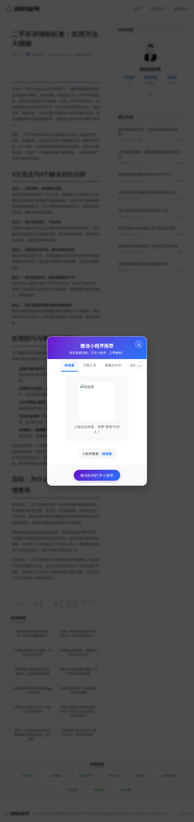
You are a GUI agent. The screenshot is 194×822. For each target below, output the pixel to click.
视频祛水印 (113, 365)
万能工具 (89, 365)
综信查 (70, 365)
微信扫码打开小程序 (97, 475)
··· (139, 365)
